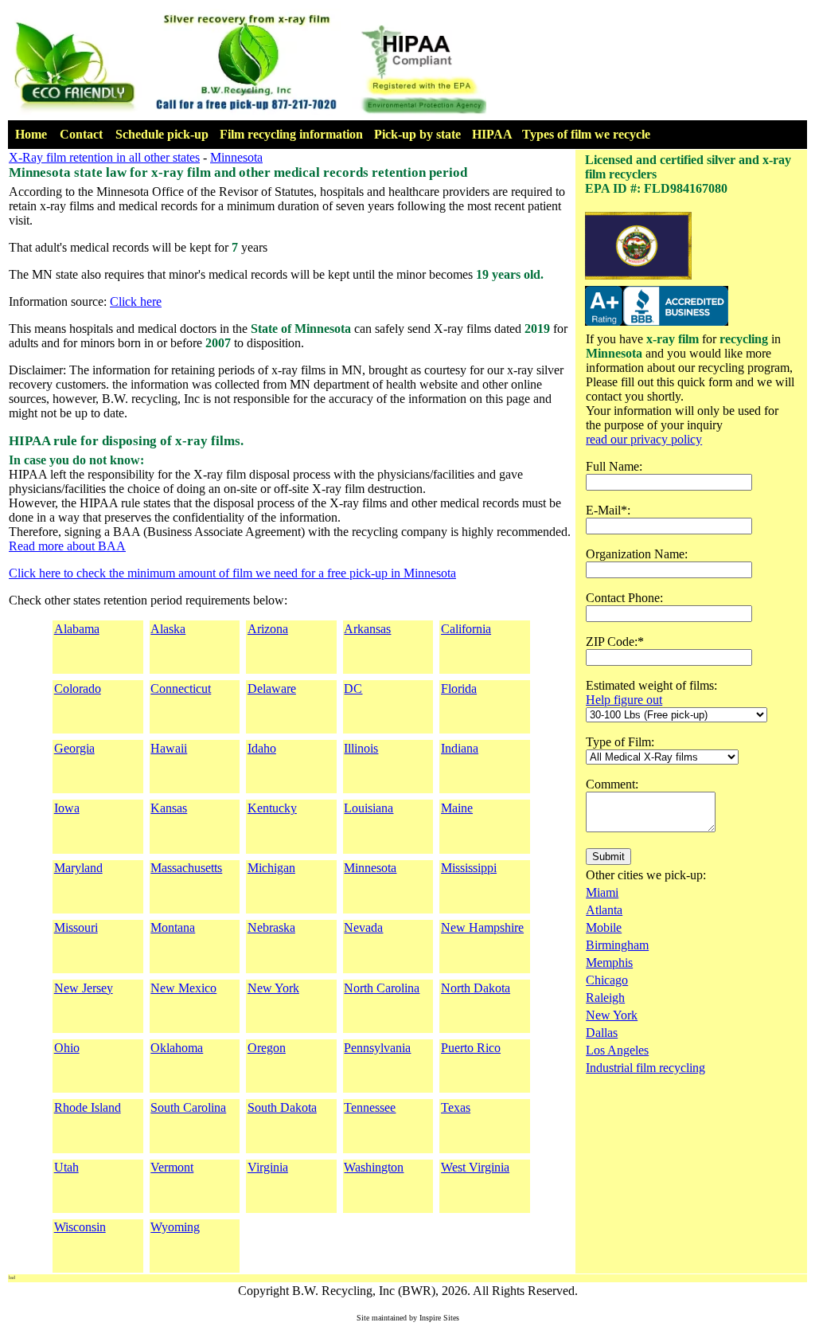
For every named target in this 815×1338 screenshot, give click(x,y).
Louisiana (368, 808)
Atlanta (604, 910)
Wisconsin (80, 1227)
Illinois (361, 748)
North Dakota (475, 988)
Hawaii (168, 748)
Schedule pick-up (162, 134)
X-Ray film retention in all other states (104, 157)
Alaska (167, 629)
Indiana (459, 748)
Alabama (76, 629)
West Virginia (475, 1167)
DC (353, 688)
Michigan (271, 867)
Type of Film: (620, 742)
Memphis (609, 962)
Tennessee (370, 1107)
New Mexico (183, 988)
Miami (602, 892)
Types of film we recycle (586, 134)
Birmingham (617, 945)
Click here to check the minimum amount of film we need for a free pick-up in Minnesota (232, 573)
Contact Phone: (624, 597)
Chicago (607, 980)
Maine (457, 808)
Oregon (267, 1047)
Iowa (67, 808)
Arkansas (367, 629)
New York (273, 988)
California (466, 629)
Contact (81, 134)
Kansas (168, 808)
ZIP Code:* (615, 641)
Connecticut (180, 688)
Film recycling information (291, 134)
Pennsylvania (377, 1047)
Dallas (602, 1032)
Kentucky (272, 808)
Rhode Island (87, 1107)
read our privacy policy (644, 439)
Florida (459, 688)
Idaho (262, 748)
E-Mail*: (608, 510)
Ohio (67, 1047)
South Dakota (282, 1107)
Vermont (171, 1167)
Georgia (74, 748)
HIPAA (492, 134)
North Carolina (381, 988)
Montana (172, 927)
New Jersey (83, 988)
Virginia (268, 1167)
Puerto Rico (471, 1047)
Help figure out (624, 699)
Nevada (363, 927)
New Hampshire (482, 927)
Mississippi (469, 867)
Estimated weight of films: (651, 685)
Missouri (76, 927)
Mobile (604, 927)
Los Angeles (617, 1050)
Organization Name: (637, 554)
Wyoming (175, 1227)
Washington (374, 1167)
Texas (455, 1107)
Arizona (268, 629)
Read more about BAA (67, 546)
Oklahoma (176, 1047)
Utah (66, 1167)
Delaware (272, 688)
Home (31, 134)
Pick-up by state (417, 134)
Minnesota (236, 157)
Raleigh (605, 997)
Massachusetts (186, 867)
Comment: (612, 784)
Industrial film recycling (645, 1067)
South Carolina (188, 1107)
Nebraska (271, 927)
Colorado (77, 688)
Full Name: (614, 466)
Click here (136, 301)
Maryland (78, 867)
